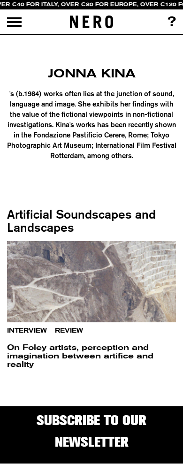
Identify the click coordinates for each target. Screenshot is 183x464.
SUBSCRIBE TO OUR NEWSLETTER (91, 431)
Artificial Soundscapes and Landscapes (81, 221)
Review (69, 330)
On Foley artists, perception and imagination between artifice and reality (80, 356)
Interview (27, 330)
